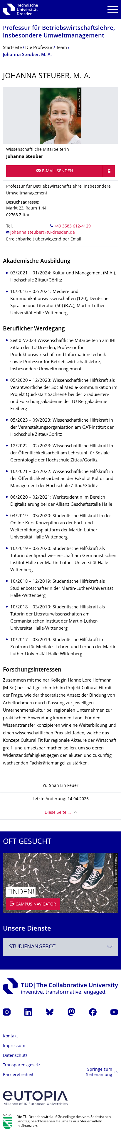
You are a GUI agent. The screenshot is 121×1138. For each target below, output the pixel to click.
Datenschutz (15, 1056)
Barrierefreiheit (18, 1075)
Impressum (14, 1046)
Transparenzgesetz (21, 1065)
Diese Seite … (58, 813)
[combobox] (60, 947)
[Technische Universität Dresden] (20, 9)
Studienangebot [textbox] (32, 946)
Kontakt (10, 1036)
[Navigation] (112, 10)
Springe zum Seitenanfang (99, 1072)
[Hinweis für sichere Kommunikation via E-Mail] (109, 171)
